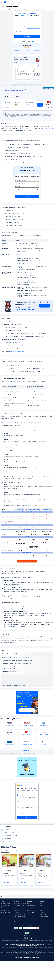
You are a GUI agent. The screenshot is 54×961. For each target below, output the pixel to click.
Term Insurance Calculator (19, 908)
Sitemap (42, 905)
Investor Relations (44, 916)
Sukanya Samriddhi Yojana (17, 351)
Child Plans (6, 85)
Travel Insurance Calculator (20, 918)
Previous (47, 850)
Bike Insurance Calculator (19, 921)
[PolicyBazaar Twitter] (25, 938)
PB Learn (29, 910)
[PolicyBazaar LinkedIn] (28, 938)
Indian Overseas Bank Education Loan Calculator (42, 869)
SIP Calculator (7, 829)
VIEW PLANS (44, 305)
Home (2, 85)
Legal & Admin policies (45, 908)
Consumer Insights (31, 912)
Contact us (42, 912)
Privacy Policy (35, 39)
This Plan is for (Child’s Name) (20, 180)
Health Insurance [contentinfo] (6, 910)
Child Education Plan (20, 509)
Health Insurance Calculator (20, 916)
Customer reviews (31, 905)
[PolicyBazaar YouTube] (31, 938)
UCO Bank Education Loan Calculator (8, 869)
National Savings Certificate (23, 266)
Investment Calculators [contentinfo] (21, 903)
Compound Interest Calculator (10, 835)
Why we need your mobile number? (33, 28)
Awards (28, 908)
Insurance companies (31, 907)
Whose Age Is (17, 186)
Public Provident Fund (46, 509)
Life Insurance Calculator (19, 914)
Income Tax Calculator (9, 832)
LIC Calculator (17, 912)
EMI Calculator (17, 910)
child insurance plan (48, 128)
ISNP (41, 910)
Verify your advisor (44, 914)
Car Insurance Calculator (19, 919)
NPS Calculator (7, 838)
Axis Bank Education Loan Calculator (25, 869)
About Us (42, 903)
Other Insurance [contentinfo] (6, 912)
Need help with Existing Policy (27, 797)
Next (27, 817)
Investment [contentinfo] (5, 908)
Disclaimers (4, 892)
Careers (41, 907)
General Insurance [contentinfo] (6, 903)
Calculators (6, 826)
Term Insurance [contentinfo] (6, 907)
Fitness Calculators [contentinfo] (20, 905)
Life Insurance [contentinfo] (6, 905)
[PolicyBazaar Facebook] (22, 938)
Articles (28, 903)
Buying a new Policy (24, 795)
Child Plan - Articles (13, 85)
